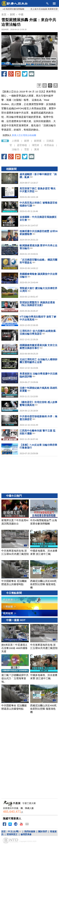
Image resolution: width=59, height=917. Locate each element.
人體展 (15, 140)
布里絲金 (49, 145)
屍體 (26, 140)
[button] (29, 51)
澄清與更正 (12, 834)
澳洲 (36, 149)
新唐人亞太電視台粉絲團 (24, 135)
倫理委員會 (26, 834)
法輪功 (15, 149)
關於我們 (42, 831)
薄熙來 (35, 145)
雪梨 (26, 149)
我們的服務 (29, 831)
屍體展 (37, 140)
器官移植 (22, 145)
